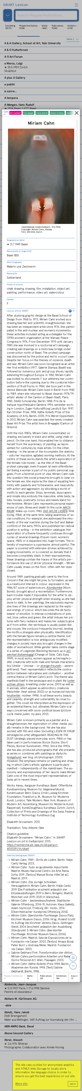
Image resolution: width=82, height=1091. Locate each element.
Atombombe (54, 587)
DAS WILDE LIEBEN (55, 511)
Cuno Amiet (42, 113)
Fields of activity (15, 285)
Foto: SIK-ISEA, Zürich (31, 232)
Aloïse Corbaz (57, 113)
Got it (73, 1084)
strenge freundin (50, 666)
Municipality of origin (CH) (19, 251)
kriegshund (14, 757)
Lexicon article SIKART (41, 311)
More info (21, 1083)
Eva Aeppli (28, 113)
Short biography (14, 262)
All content (15, 113)
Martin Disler (73, 113)
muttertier (14, 695)
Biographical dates (16, 240)
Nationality (12, 274)
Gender (10, 299)
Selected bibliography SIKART (21, 856)
